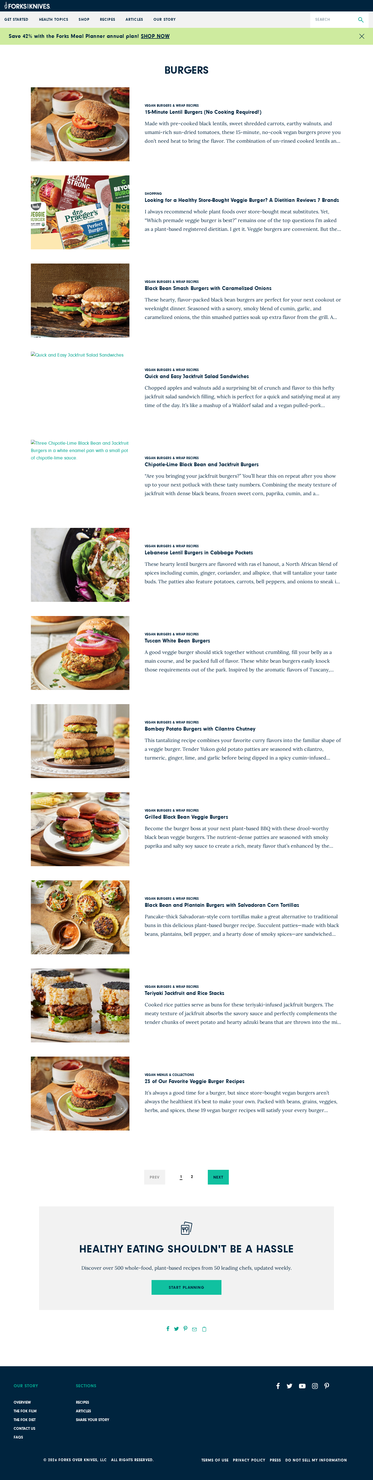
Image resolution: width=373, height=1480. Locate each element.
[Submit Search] (360, 20)
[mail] (194, 1329)
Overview (22, 1402)
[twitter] (176, 1328)
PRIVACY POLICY (249, 1460)
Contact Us (24, 1429)
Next (218, 1177)
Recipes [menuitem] (107, 20)
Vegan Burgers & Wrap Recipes (172, 105)
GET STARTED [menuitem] (16, 20)
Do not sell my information (316, 1460)
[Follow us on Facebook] (278, 1386)
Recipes (82, 1402)
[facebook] (168, 1328)
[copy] (204, 1329)
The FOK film (25, 1411)
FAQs (18, 1437)
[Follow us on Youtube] (302, 1386)
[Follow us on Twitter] (289, 1386)
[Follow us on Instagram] (315, 1386)
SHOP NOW (155, 36)
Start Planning (186, 1287)
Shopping (153, 194)
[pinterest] (185, 1328)
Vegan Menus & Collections (169, 1075)
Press (275, 1460)
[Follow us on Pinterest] (326, 1386)
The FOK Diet (24, 1420)
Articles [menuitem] (134, 20)
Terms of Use (215, 1460)
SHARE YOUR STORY (92, 1420)
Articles (83, 1411)
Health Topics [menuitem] (53, 20)
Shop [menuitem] (84, 20)
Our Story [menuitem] (164, 20)
